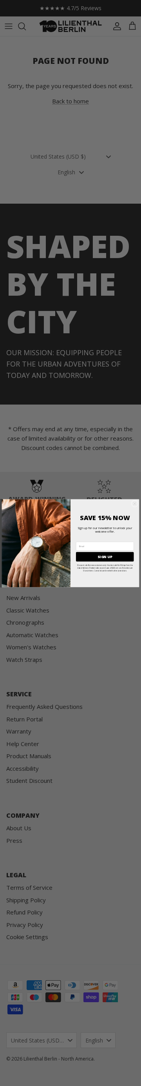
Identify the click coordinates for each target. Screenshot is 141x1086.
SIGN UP (105, 556)
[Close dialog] (135, 504)
